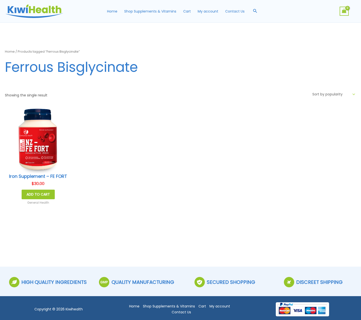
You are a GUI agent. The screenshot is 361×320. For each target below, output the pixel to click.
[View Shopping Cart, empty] (344, 11)
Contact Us (235, 11)
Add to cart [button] (38, 194)
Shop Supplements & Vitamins (150, 11)
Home (112, 11)
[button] (255, 11)
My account (208, 11)
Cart (187, 11)
